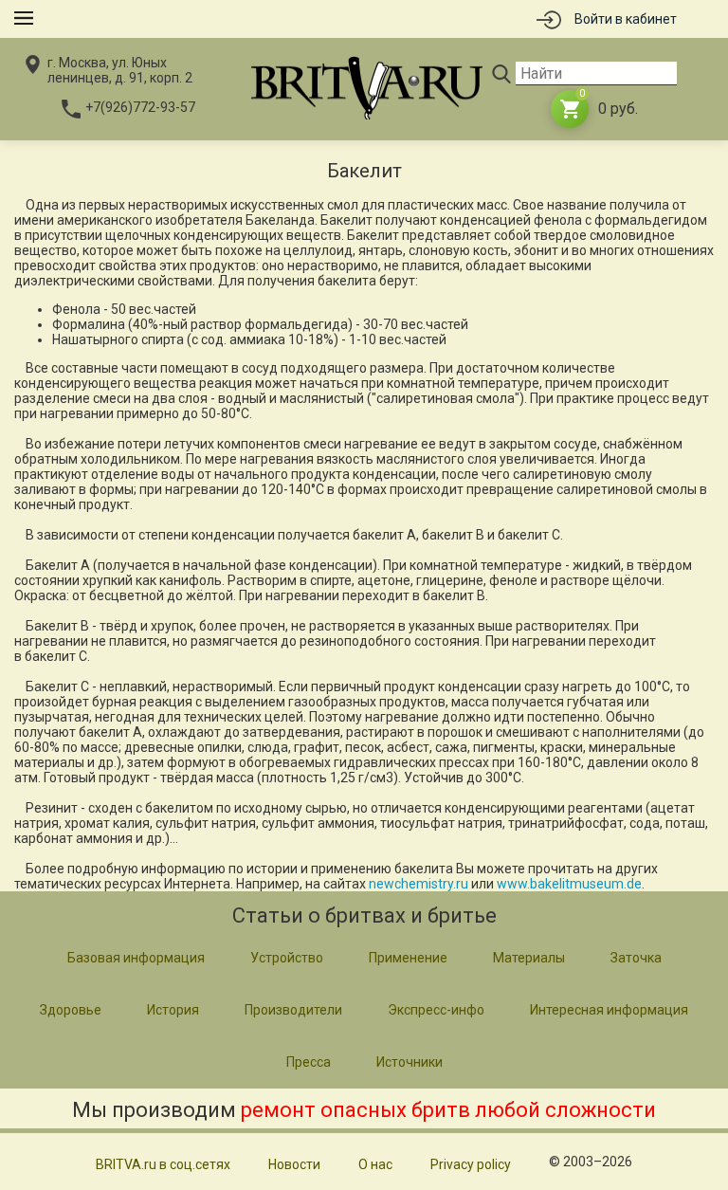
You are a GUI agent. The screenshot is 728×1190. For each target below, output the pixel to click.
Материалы (529, 957)
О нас (375, 1164)
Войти (625, 19)
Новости (294, 1164)
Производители (293, 1009)
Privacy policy (470, 1164)
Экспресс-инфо (436, 1009)
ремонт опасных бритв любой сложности (448, 1110)
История (173, 1009)
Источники (409, 1062)
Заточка (636, 957)
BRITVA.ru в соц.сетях (163, 1164)
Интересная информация (609, 1009)
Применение (408, 957)
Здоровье (70, 1009)
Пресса (308, 1062)
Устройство (286, 957)
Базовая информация (136, 957)
